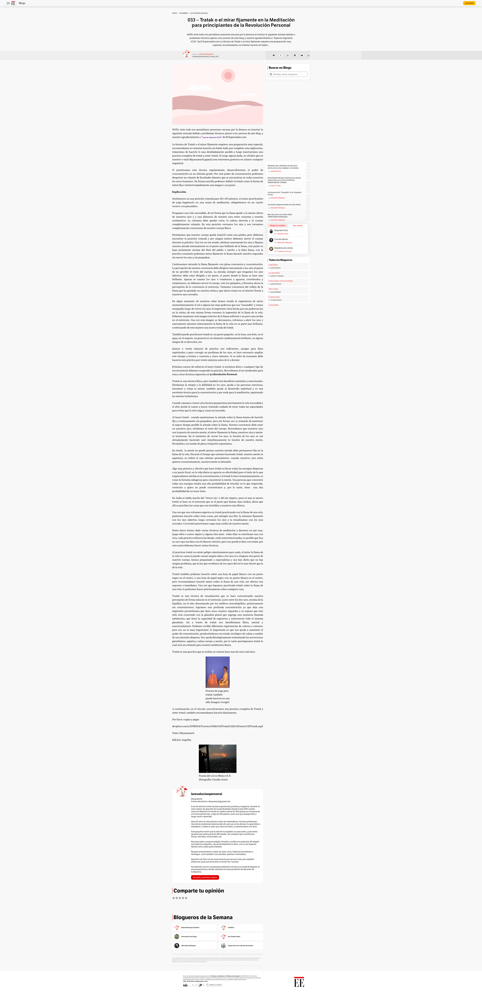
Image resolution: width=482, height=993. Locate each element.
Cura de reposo (281, 239)
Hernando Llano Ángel (189, 936)
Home (174, 13)
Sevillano (231, 927)
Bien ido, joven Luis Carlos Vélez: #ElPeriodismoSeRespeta (280, 215)
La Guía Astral (273, 305)
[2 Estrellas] (176, 898)
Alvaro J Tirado (276, 186)
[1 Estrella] (173, 898)
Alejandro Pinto (276, 171)
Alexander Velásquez (278, 198)
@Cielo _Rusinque (277, 276)
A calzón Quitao (276, 300)
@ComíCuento (276, 284)
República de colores (283, 248)
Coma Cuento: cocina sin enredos (281, 281)
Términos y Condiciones (218, 976)
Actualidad (183, 13)
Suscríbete (469, 3)
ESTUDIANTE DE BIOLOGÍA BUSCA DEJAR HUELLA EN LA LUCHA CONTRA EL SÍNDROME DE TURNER (284, 180)
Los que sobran (274, 273)
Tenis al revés (273, 289)
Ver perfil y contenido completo (205, 877)
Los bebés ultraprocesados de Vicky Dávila (284, 204)
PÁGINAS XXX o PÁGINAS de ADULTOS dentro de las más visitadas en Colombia (283, 167)
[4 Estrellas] (183, 898)
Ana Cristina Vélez (234, 936)
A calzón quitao (274, 297)
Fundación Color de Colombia (284, 251)
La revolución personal (200, 56)
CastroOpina (273, 265)
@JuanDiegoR (276, 292)
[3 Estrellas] (179, 898)
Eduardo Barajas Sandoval (190, 927)
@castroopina (276, 268)
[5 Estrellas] (186, 898)
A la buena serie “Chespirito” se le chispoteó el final (285, 193)
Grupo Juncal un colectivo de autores (240, 946)
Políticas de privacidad (232, 976)
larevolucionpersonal (206, 54)
